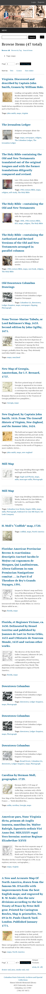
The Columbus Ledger (23, 140)
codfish (23, 531)
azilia (9, 805)
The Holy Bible (24, 192)
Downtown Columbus (16, 686)
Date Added (29, 71)
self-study (13, 192)
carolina (15, 805)
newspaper (29, 137)
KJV (16, 223)
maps (19, 113)
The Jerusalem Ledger (16, 124)
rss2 (27, 969)
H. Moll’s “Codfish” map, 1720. (21, 525)
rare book (32, 269)
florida (9, 610)
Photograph (7, 308)
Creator (19, 71)
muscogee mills (26, 479)
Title (11, 71)
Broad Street (25, 761)
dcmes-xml (6, 969)
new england (27, 452)
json (13, 969)
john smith (11, 113)
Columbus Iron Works (16, 509)
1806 (22, 221)
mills (17, 479)
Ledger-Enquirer (8, 305)
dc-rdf (39, 967)
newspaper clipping (29, 305)
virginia (25, 113)
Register (41, 2)
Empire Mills (31, 509)
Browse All (6, 50)
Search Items (27, 50)
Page (4, 64)
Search (32, 37)
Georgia (10, 403)
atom (34, 967)
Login (33, 2)
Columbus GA (25, 302)
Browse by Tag (16, 50)
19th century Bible (27, 190)
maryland (16, 357)
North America (38, 531)
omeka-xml (20, 969)
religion (38, 137)
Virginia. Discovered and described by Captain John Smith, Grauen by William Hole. (23, 83)
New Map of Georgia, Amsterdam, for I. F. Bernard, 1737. (21, 372)
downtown (36, 302)
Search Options (42, 37)
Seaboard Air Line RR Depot (28, 511)
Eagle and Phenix (27, 477)
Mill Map (8, 463)
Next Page (25, 64)
